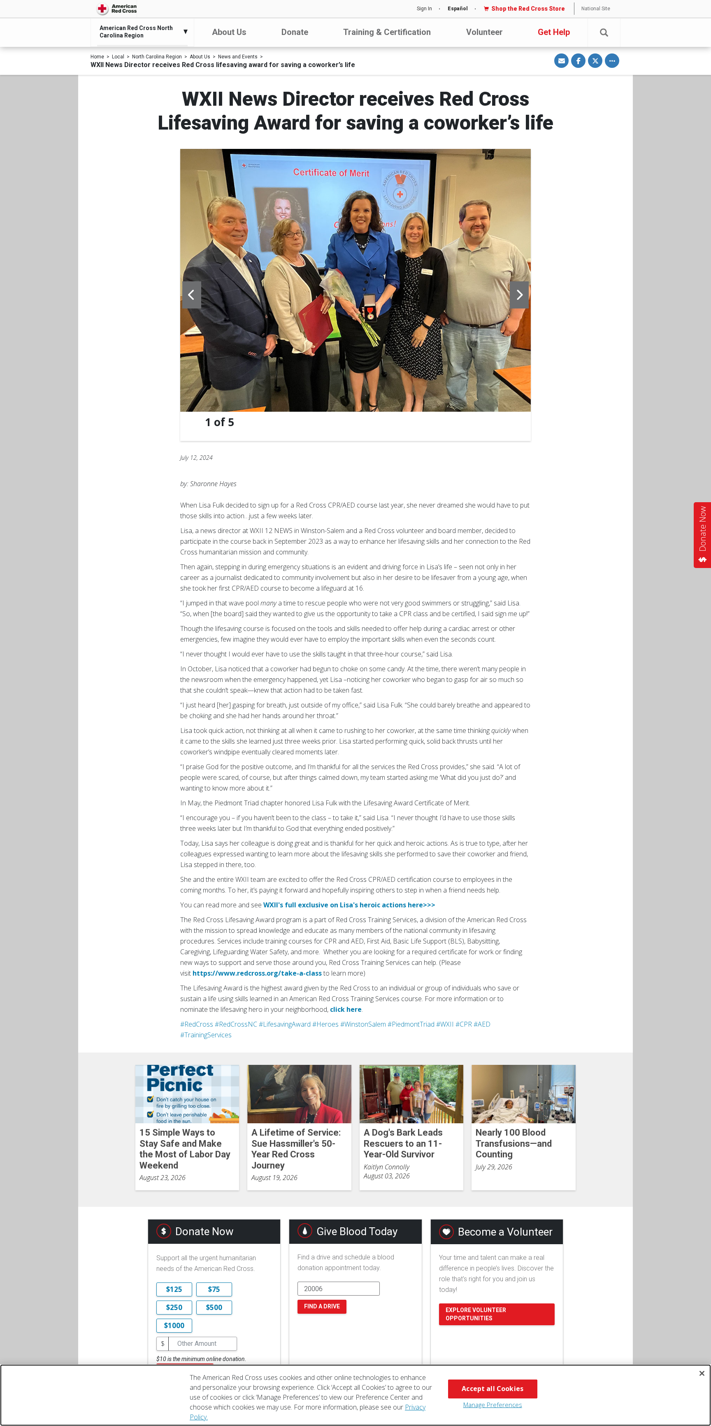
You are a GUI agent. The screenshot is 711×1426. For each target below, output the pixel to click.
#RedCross (196, 1024)
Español (458, 9)
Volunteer (484, 32)
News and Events (238, 57)
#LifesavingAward (285, 1024)
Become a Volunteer (505, 1232)
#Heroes (325, 1024)
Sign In (424, 9)
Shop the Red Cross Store (528, 9)
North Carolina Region (157, 57)
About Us (229, 32)
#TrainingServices (206, 1034)
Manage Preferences (492, 1404)
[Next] (519, 294)
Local (118, 57)
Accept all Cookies (492, 1388)
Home (97, 57)
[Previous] (191, 294)
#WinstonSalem (363, 1024)
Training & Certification (387, 32)
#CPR (463, 1024)
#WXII (445, 1024)
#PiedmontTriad (411, 1024)
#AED (482, 1024)
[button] (604, 33)
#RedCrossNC (236, 1024)
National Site (595, 9)
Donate (294, 32)
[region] (355, 1395)
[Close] (702, 1373)
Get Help (554, 32)
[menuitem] (140, 31)
